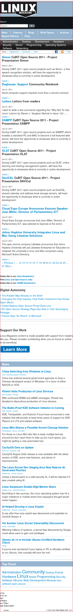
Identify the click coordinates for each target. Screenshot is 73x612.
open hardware (7, 395)
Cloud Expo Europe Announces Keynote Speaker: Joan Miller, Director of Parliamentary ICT (35, 210)
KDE (3, 411)
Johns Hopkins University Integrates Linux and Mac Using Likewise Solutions (33, 234)
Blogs (31, 32)
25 (64, 262)
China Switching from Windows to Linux (26, 371)
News (4, 32)
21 (50, 262)
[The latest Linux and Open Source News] (62, 51)
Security (20, 473)
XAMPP (7, 120)
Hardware (9, 576)
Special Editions (10, 36)
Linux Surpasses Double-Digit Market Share (29, 487)
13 (23, 262)
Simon (6, 57)
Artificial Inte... (6, 473)
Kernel (14, 431)
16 (33, 262)
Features (17, 32)
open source (18, 583)
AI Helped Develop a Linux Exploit (23, 506)
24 (60, 262)
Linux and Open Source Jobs (18, 279)
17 (37, 262)
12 (20, 262)
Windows (23, 375)
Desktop (4, 490)
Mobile (32, 576)
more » (6, 80)
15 (30, 262)
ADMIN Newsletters (26, 282)
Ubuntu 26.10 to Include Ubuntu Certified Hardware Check (33, 541)
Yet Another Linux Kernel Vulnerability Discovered (33, 523)
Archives (64, 32)
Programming (34, 45)
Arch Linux (5, 451)
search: (3, 21)
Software (7, 48)
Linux (4, 375)
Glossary (6, 610)
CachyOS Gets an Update (18, 447)
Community (33, 571)
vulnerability (22, 510)
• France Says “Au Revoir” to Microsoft (20, 315)
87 (3, 266)
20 (47, 262)
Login (69, 51)
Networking (22, 48)
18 (40, 262)
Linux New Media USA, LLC (62, 610)
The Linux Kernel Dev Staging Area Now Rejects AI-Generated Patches (34, 468)
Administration (6, 431)
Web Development (34, 580)
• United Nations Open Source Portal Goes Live (25, 305)
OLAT (6, 151)
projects (15, 411)
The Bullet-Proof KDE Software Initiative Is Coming (33, 408)
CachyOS (13, 451)
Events (59, 572)
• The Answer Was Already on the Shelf (21, 295)
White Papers (47, 32)
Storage (15, 395)
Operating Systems (55, 45)
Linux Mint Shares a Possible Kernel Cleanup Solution (35, 427)
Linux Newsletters (25, 276)
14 (26, 262)
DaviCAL (8, 178)
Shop (27, 36)
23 (57, 262)
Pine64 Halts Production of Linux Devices (27, 391)
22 (54, 262)
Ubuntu (4, 546)
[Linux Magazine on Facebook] (56, 51)
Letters (7, 101)
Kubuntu (9, 411)
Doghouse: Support (15, 84)
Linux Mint (21, 431)
